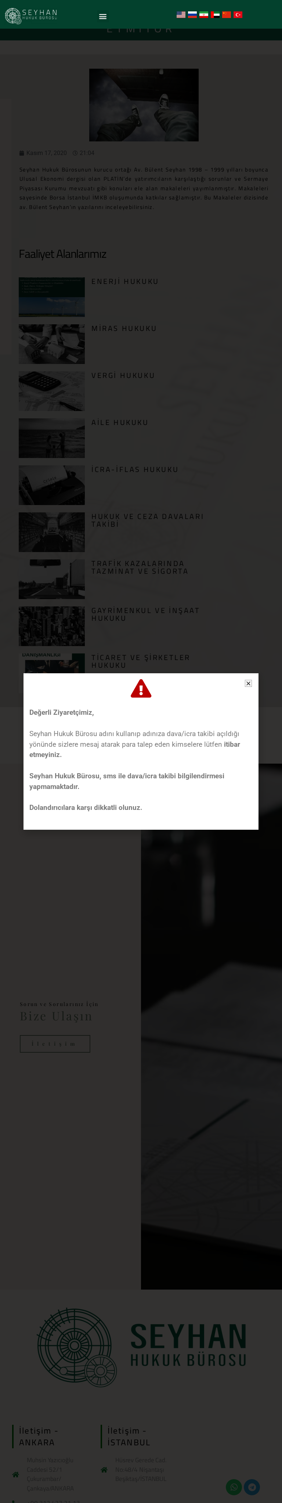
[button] (103, 16)
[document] (141, 751)
